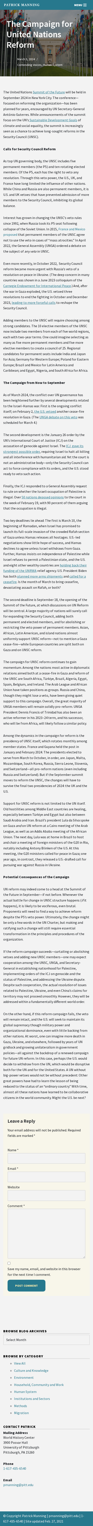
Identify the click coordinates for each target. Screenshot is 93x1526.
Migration (21, 1413)
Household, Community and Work (39, 1384)
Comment (16, 1206)
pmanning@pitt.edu (64, 1516)
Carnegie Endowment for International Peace (37, 286)
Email (13, 1168)
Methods (20, 1406)
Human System (53, 65)
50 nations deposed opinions (43, 497)
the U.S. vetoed (45, 411)
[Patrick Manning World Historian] (21, 5)
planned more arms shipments (40, 576)
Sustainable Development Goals (53, 120)
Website (14, 1187)
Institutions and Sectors (32, 1398)
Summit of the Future (49, 92)
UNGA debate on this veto (58, 417)
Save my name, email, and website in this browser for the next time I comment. (44, 1272)
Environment (24, 1377)
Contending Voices (29, 65)
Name (13, 1150)
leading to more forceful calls (34, 302)
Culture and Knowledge (31, 1370)
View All (20, 1363)
